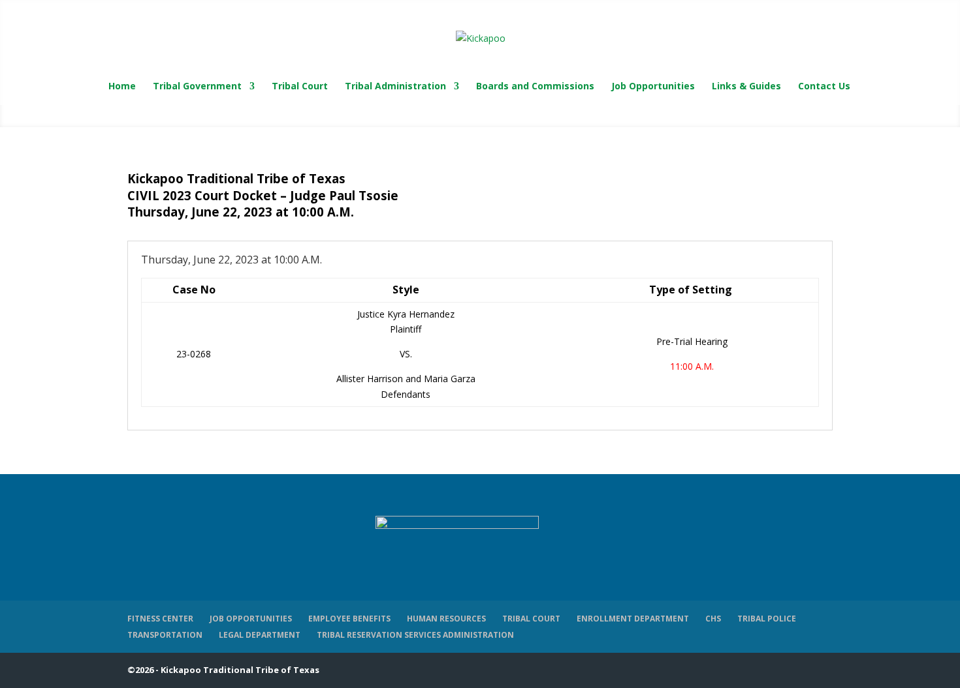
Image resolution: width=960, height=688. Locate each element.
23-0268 (193, 354)
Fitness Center (160, 618)
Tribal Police (766, 618)
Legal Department (259, 634)
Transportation (164, 634)
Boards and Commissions (535, 87)
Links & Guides (746, 87)
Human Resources (446, 618)
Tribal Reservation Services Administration (415, 634)
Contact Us (824, 87)
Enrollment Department (633, 618)
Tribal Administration (395, 87)
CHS (713, 618)
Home (122, 87)
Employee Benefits (349, 618)
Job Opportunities (653, 87)
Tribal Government (197, 87)
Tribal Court (300, 87)
